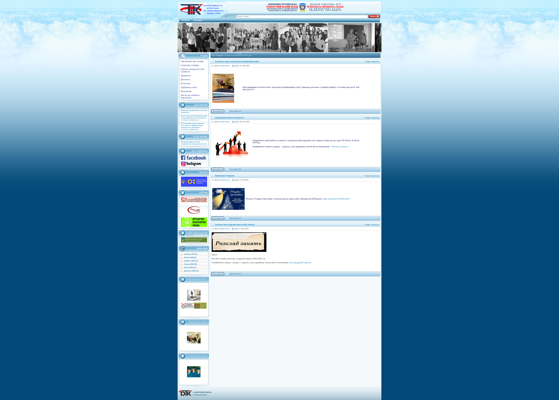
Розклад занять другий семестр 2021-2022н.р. (235, 225)
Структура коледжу (190, 65)
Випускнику (186, 91)
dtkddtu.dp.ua (204, 392)
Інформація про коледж (192, 61)
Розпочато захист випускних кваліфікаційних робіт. (237, 62)
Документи (186, 75)
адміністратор (225, 65)
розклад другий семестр (300, 262)
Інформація (375, 61)
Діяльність (185, 79)
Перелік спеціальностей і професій (193, 70)
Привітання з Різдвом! (224, 176)
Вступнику (185, 83)
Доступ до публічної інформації (190, 96)
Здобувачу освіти (189, 87)
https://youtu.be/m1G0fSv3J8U (336, 199)
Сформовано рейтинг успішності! (229, 118)
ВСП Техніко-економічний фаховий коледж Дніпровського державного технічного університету (194, 118)
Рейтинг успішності (340, 147)
